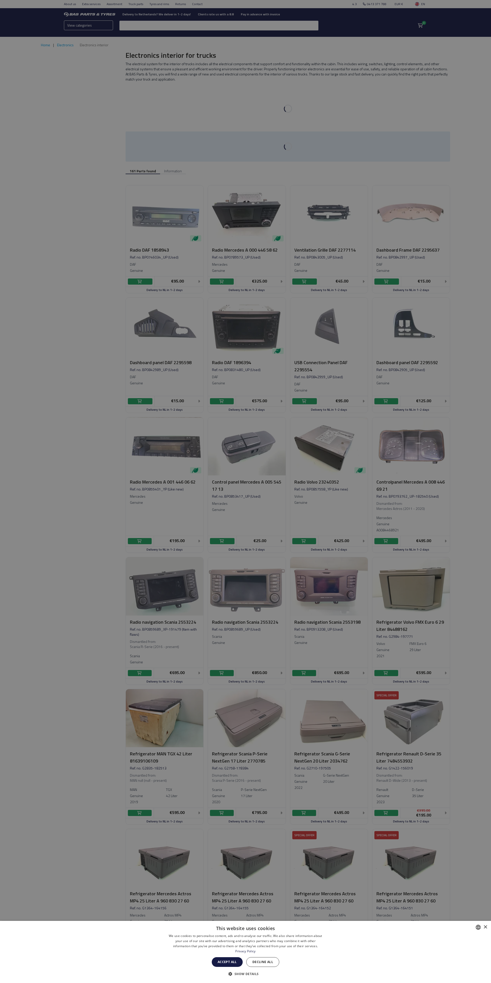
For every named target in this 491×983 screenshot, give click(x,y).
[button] (245, 974)
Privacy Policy (245, 951)
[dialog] (245, 952)
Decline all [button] (262, 962)
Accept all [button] (227, 962)
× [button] (485, 927)
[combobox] (478, 927)
